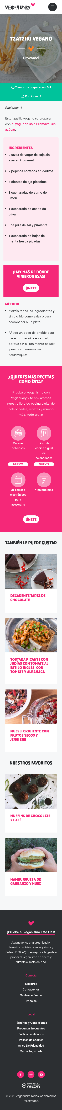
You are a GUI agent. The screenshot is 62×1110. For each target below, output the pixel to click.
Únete (31, 288)
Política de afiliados (31, 1034)
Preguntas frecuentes (31, 1028)
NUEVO (18, 464)
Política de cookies (31, 1040)
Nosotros (31, 983)
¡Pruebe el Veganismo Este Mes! (31, 932)
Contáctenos (31, 989)
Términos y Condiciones (31, 1022)
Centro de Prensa (31, 995)
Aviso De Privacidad (31, 1045)
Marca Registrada (31, 1051)
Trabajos (31, 1001)
